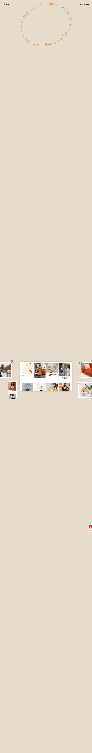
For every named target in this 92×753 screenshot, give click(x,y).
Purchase (82, 4)
